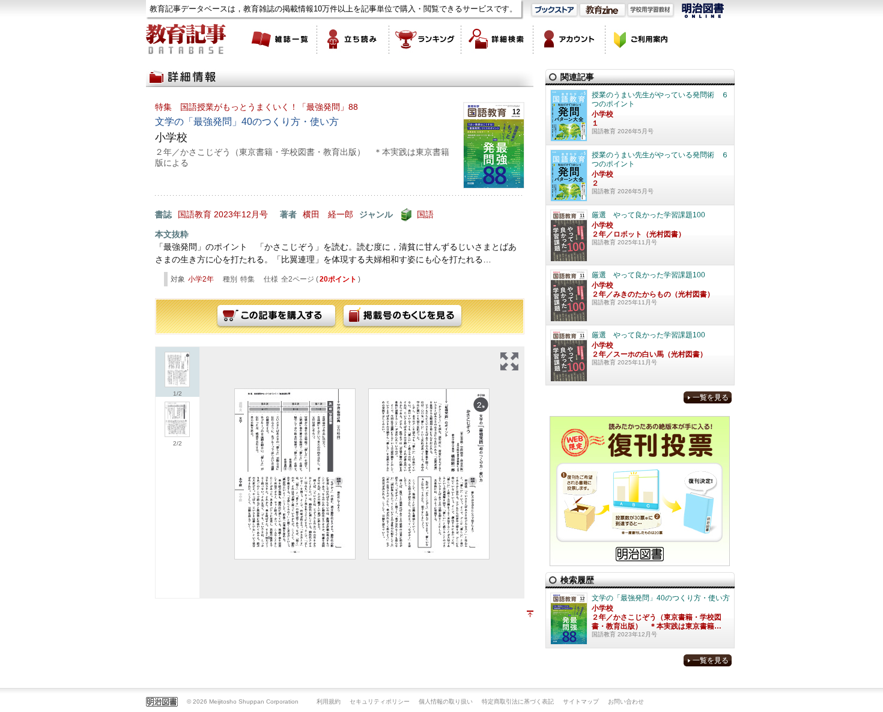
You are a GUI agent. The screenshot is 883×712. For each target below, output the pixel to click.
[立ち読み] (353, 39)
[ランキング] (425, 39)
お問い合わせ (626, 701)
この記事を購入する (276, 316)
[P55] (295, 474)
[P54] (429, 474)
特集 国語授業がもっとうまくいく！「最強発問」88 (256, 107)
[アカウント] (569, 39)
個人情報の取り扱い (446, 701)
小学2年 (201, 279)
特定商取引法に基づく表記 (518, 701)
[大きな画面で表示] (509, 361)
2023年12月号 (241, 214)
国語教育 (194, 214)
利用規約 (329, 701)
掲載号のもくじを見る (402, 316)
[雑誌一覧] (281, 39)
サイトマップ (581, 701)
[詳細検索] (497, 39)
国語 (425, 214)
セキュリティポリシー (380, 701)
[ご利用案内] (641, 39)
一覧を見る (711, 397)
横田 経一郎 (328, 214)
